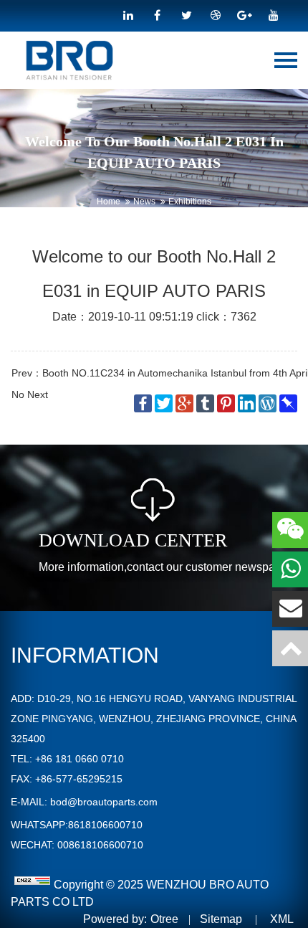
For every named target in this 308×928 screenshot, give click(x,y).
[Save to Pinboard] (288, 403)
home (108, 202)
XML (282, 919)
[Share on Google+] (185, 403)
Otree (164, 919)
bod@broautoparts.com (104, 802)
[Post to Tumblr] (206, 403)
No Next (29, 394)
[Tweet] (165, 403)
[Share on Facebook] (144, 403)
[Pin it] (227, 403)
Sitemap (221, 919)
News (144, 202)
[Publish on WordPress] (269, 403)
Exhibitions (189, 202)
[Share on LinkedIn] (248, 403)
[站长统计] (32, 885)
